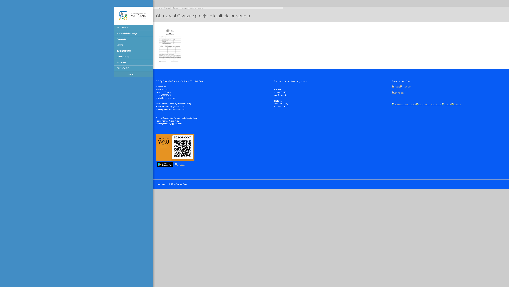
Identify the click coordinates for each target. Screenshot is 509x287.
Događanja (121, 39)
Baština (120, 45)
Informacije (121, 62)
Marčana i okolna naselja (127, 33)
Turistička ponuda (124, 51)
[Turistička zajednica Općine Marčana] (133, 15)
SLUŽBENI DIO (123, 68)
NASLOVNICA (122, 27)
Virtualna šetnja (123, 56)
